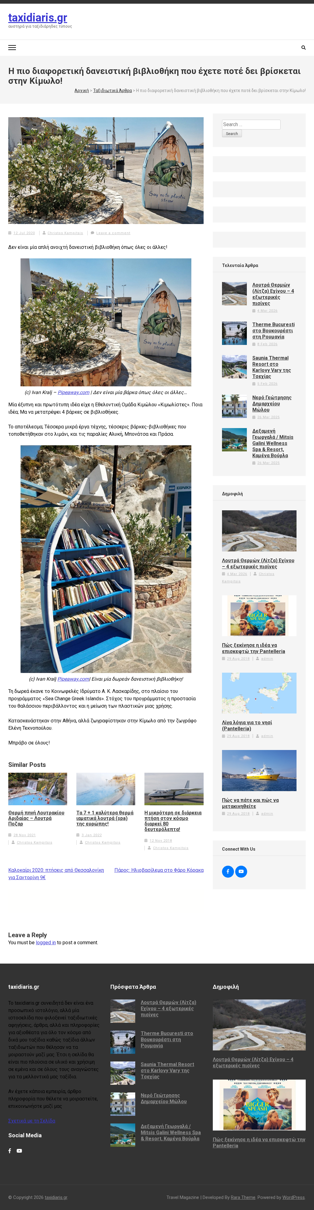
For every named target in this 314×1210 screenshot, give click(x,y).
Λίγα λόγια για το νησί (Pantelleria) (247, 726)
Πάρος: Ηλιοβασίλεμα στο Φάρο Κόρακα (159, 870)
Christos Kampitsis (65, 233)
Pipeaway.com (73, 392)
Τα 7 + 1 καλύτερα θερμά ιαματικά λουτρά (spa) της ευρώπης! (104, 818)
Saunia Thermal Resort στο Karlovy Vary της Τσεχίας (271, 367)
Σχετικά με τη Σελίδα (31, 1121)
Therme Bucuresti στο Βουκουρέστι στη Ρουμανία (273, 331)
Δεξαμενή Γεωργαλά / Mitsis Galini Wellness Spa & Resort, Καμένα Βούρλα (272, 443)
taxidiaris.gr (37, 17)
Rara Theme (243, 1197)
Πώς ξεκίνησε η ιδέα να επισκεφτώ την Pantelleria (253, 648)
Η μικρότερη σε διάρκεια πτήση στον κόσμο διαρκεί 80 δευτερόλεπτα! (172, 821)
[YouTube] (241, 872)
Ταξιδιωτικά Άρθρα (112, 90)
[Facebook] (228, 872)
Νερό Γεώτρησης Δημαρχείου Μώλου (272, 404)
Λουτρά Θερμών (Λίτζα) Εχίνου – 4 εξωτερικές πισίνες (273, 294)
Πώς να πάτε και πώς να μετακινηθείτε (250, 803)
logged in (46, 942)
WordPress (293, 1197)
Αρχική (82, 90)
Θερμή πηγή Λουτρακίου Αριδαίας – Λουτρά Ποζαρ (36, 818)
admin (267, 659)
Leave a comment (113, 233)
